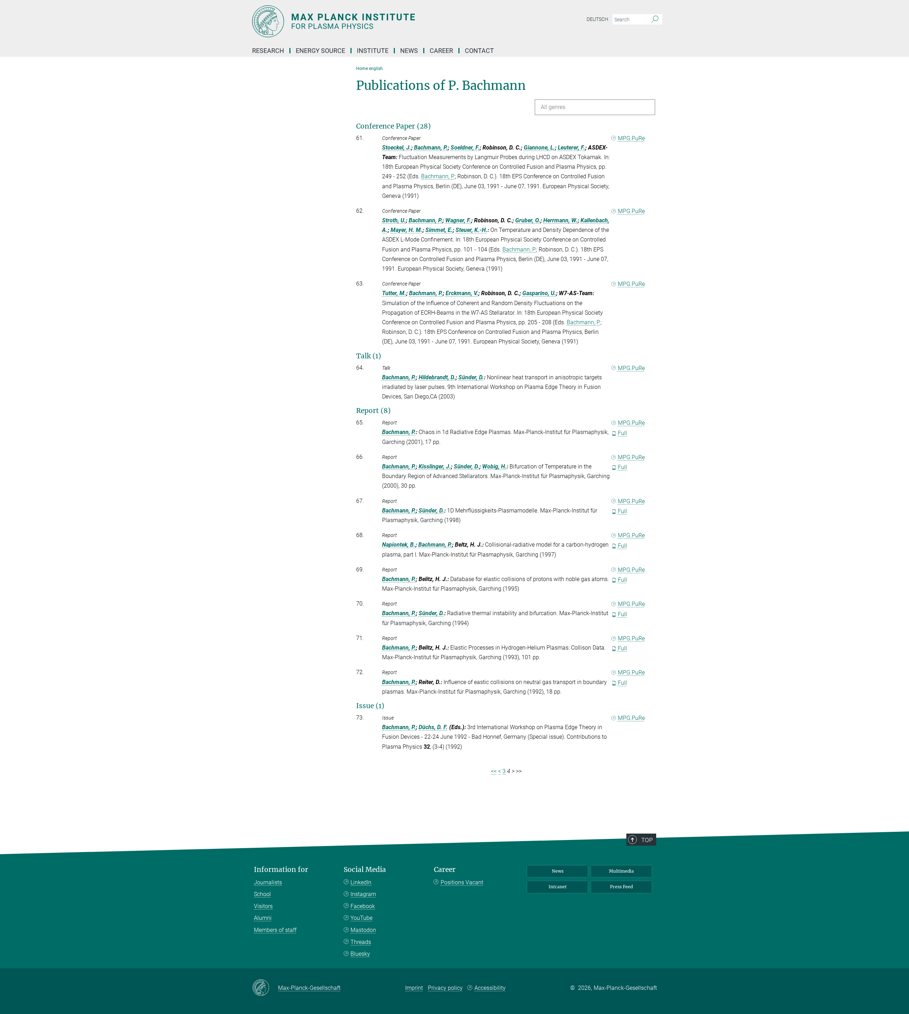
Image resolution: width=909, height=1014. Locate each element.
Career (445, 870)
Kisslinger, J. (435, 466)
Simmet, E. (439, 230)
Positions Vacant (462, 882)
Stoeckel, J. (396, 147)
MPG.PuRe (631, 138)
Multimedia (621, 871)
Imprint (414, 988)
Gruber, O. (527, 220)
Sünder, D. (471, 377)
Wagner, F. (458, 220)
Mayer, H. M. (407, 230)
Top (647, 840)
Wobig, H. (494, 466)
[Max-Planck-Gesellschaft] (265, 988)
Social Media (365, 870)
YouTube (361, 918)
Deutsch (597, 19)
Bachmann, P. (431, 147)
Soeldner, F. (465, 147)
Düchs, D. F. (433, 727)
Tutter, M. (394, 293)
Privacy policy (445, 988)
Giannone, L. (539, 147)
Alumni (263, 918)
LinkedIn (360, 882)
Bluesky (360, 953)
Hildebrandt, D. (437, 377)
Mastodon (363, 930)
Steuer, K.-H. (472, 230)
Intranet (558, 886)
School (262, 894)
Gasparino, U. (539, 293)
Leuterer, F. (571, 147)
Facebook (362, 906)
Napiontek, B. (398, 544)
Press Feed (621, 886)
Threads (360, 942)
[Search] (655, 20)
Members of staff (275, 930)
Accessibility (490, 988)
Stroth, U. (394, 220)
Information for (281, 870)
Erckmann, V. (462, 293)
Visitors (263, 906)
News (558, 871)
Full (622, 433)
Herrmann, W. (560, 220)
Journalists (268, 882)
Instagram (363, 894)
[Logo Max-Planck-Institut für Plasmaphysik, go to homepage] (385, 21)
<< (494, 771)
